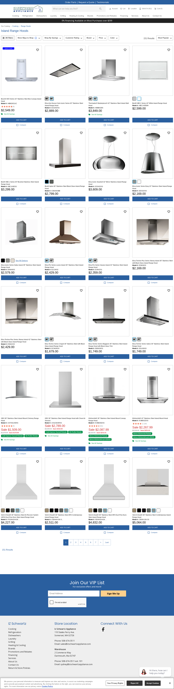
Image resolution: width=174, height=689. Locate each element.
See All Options (22, 261)
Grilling (63, 16)
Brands (90, 16)
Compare (23, 125)
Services (134, 16)
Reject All (134, 683)
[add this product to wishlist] (38, 50)
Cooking (15, 16)
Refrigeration (27, 16)
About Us (145, 16)
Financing (124, 16)
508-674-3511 (68, 640)
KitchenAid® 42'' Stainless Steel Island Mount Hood (150, 418)
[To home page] (28, 9)
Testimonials (103, 2)
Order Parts (70, 2)
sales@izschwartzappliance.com (76, 644)
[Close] (170, 683)
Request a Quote (86, 2)
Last (107, 542)
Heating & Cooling (76, 16)
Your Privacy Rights (115, 683)
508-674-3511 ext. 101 (72, 661)
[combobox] (28, 37)
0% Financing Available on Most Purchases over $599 (87, 20)
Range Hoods (26, 26)
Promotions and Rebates (107, 16)
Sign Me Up (113, 593)
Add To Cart (21, 120)
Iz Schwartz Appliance (65, 629)
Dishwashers (41, 16)
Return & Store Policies (19, 668)
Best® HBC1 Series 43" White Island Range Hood (149, 103)
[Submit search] (100, 8)
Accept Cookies (152, 683)
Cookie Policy (47, 686)
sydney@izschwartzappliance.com (76, 664)
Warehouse (60, 649)
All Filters (9, 38)
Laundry (53, 16)
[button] (110, 8)
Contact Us (157, 16)
